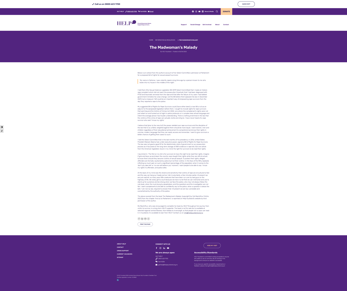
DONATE (226, 11)
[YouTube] (169, 248)
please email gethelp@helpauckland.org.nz (212, 266)
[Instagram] (161, 248)
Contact (226, 24)
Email (151, 11)
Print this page (145, 224)
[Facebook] (157, 248)
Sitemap (120, 257)
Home (151, 40)
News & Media (209, 11)
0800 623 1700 (132, 11)
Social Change (195, 24)
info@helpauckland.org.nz (193, 213)
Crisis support (123, 251)
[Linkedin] (165, 248)
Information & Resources (165, 40)
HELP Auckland (166, 51)
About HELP (121, 244)
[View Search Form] (217, 11)
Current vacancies (124, 254)
